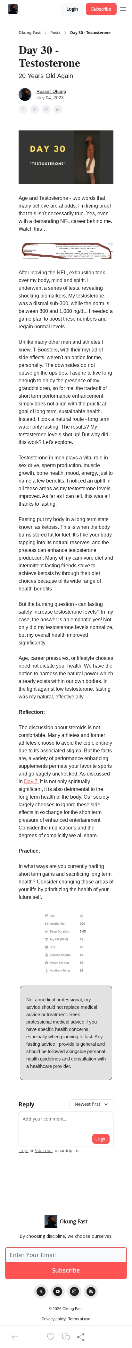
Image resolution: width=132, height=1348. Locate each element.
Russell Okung (51, 91)
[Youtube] (58, 1291)
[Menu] (123, 8)
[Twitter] (41, 1291)
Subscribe (101, 9)
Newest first (87, 1104)
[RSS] (91, 1291)
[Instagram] (74, 1291)
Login (72, 9)
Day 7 (30, 781)
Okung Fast (30, 32)
